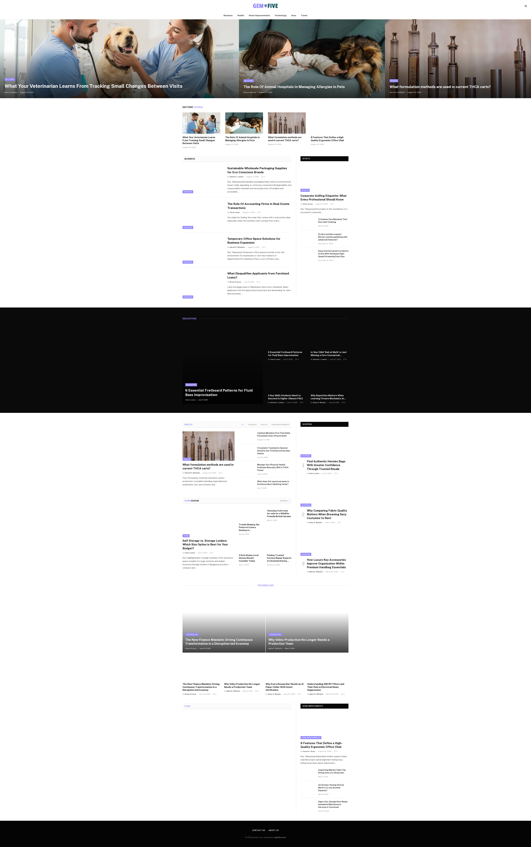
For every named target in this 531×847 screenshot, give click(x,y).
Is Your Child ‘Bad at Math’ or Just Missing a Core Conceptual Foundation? (329, 354)
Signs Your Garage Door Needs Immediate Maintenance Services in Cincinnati (333, 804)
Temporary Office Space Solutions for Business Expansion (253, 240)
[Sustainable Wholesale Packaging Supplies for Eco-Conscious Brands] (203, 179)
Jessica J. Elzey (309, 751)
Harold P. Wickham (397, 92)
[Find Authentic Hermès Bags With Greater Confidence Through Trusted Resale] (324, 443)
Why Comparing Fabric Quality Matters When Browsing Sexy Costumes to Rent (327, 514)
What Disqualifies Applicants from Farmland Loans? (258, 275)
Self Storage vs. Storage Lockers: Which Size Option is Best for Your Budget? (205, 544)
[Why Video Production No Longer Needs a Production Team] (307, 622)
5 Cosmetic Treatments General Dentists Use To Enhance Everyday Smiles (273, 451)
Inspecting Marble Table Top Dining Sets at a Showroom (332, 771)
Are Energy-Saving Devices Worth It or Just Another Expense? (331, 788)
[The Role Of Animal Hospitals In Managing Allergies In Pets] (312, 58)
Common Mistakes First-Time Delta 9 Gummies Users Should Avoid (273, 434)
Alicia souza (308, 204)
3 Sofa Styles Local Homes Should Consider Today (249, 558)
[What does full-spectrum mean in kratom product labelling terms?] (247, 485)
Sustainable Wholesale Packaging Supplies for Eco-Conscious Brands (257, 170)
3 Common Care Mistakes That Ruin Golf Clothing (332, 220)
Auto (293, 15)
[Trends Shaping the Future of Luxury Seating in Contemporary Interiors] (251, 515)
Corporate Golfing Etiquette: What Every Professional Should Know (323, 197)
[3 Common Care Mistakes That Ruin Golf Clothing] (308, 223)
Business (228, 15)
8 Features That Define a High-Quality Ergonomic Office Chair (327, 139)
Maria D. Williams (316, 572)
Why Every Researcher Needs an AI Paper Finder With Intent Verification (285, 687)
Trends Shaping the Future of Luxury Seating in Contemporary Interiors (251, 527)
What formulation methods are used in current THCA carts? (440, 87)
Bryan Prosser (235, 282)
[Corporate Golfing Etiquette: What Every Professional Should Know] (324, 178)
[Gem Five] (265, 6)
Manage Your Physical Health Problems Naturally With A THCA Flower (272, 467)
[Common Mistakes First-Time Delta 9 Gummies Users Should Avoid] (247, 436)
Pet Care (10, 79)
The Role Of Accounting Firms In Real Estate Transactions (258, 206)
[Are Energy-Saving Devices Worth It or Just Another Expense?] (308, 788)
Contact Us (258, 830)
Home (186, 536)
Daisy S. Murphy (11, 92)
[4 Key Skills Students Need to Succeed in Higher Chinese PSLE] (287, 379)
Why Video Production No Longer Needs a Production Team (298, 641)
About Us (274, 830)
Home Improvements (259, 15)
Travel (304, 15)
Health (240, 15)
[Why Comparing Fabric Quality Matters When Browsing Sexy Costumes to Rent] (324, 493)
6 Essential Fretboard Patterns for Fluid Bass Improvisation (219, 392)
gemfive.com (280, 837)
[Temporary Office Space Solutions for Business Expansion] (203, 250)
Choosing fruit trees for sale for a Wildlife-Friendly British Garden (279, 513)
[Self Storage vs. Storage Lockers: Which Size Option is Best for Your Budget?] (209, 522)
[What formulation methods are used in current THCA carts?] (458, 58)
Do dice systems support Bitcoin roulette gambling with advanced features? (332, 237)
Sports (305, 190)
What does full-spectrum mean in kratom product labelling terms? (273, 482)
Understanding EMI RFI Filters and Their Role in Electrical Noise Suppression (325, 687)
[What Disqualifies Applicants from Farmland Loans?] (203, 285)
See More (284, 501)
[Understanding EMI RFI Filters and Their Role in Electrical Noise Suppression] (328, 666)
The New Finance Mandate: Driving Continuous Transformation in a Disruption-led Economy (219, 641)
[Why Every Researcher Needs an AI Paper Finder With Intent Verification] (286, 666)
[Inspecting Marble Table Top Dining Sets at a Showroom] (308, 773)
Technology (281, 15)
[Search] (525, 6)
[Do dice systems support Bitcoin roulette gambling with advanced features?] (308, 238)
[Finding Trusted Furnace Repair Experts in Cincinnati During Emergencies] (279, 545)
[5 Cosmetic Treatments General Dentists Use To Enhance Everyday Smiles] (247, 451)
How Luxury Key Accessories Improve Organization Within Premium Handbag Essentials (326, 563)
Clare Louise (235, 212)
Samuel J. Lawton (237, 177)
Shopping (306, 456)
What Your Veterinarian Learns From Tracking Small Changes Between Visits (94, 86)
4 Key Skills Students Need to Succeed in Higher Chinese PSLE (285, 397)
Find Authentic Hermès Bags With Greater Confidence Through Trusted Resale (326, 465)
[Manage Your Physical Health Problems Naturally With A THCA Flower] (247, 468)
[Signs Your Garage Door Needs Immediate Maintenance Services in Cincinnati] (308, 805)
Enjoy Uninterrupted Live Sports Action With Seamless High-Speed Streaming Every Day (333, 254)
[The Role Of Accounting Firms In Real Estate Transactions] (203, 215)
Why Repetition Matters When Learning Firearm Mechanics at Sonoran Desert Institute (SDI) (327, 397)
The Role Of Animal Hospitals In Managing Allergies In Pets (294, 87)
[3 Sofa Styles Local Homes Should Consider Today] (251, 545)
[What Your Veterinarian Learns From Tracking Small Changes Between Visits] (119, 58)
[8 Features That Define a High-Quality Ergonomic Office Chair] (329, 123)
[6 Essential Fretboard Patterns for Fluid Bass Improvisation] (223, 363)
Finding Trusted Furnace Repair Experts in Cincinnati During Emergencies (279, 558)
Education (191, 385)
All (242, 425)
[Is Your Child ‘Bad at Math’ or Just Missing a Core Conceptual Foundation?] (329, 336)
